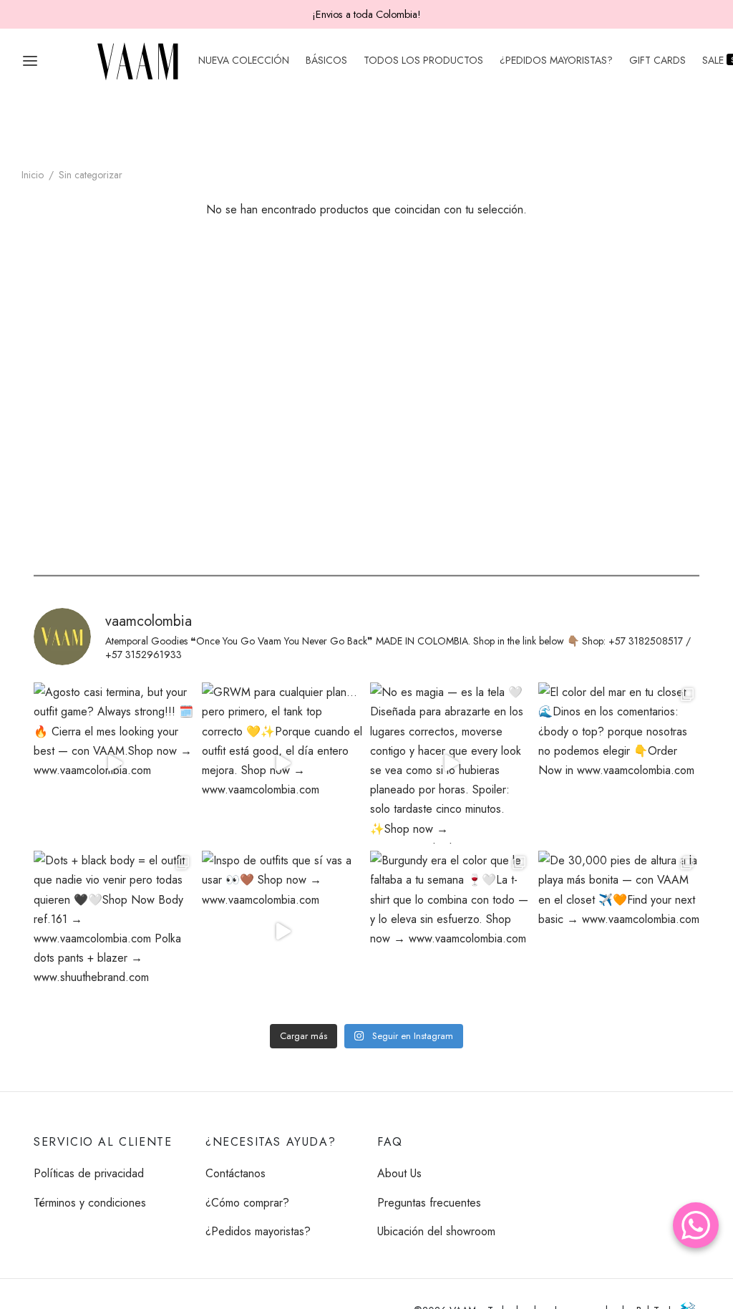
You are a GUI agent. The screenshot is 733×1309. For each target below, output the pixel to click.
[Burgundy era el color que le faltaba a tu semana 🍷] (450, 931)
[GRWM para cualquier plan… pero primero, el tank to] (282, 763)
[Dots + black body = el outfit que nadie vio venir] (114, 931)
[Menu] (30, 61)
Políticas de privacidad (89, 1173)
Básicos (326, 60)
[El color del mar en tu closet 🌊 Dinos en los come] (618, 763)
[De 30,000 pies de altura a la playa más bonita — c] (618, 931)
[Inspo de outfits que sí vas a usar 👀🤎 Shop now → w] (282, 931)
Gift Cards (657, 60)
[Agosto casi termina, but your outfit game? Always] (114, 763)
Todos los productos (423, 60)
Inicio (32, 175)
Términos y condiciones (90, 1202)
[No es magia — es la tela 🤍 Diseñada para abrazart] (450, 763)
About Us (399, 1173)
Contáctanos (235, 1173)
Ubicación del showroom (436, 1231)
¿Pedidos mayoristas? (556, 60)
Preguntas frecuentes (429, 1202)
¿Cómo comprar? (247, 1202)
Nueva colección (243, 60)
